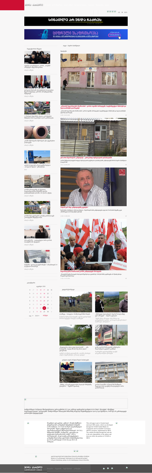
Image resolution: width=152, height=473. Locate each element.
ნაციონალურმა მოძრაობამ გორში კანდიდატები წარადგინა (80, 271)
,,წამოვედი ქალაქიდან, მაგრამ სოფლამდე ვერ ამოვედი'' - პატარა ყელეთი (110, 315)
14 (40, 304)
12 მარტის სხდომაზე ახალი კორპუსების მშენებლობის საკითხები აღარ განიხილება (39, 117)
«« (29, 286)
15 (40, 308)
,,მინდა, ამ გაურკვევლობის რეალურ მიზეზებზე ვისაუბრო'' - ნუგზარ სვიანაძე (75, 385)
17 (44, 290)
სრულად (126, 115)
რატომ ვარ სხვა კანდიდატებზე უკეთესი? (74, 207)
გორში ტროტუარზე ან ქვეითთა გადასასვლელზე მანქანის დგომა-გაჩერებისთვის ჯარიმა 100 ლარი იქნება (38, 191)
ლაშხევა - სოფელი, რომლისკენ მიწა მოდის (74, 314)
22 (44, 308)
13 (40, 301)
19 (44, 297)
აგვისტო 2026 (40, 286)
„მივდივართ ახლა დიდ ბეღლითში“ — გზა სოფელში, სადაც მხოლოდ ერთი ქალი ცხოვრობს (73, 349)
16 (40, 311)
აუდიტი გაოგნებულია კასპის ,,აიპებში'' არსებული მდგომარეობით (37, 66)
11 (40, 293)
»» (52, 286)
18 (44, 293)
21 (44, 304)
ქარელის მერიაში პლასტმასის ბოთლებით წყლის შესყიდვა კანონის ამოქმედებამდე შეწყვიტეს (38, 91)
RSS (25, 169)
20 (44, 301)
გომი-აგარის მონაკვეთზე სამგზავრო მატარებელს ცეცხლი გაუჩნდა (107, 348)
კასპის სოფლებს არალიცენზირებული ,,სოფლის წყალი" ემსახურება (37, 166)
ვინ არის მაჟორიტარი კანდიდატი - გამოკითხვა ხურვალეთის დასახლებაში (86, 157)
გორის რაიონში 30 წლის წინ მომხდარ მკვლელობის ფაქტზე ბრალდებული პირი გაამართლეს (109, 386)
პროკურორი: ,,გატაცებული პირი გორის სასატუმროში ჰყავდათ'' (38, 241)
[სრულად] (91, 389)
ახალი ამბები (29, 70)
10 (40, 290)
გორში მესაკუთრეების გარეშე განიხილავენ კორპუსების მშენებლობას (39, 216)
